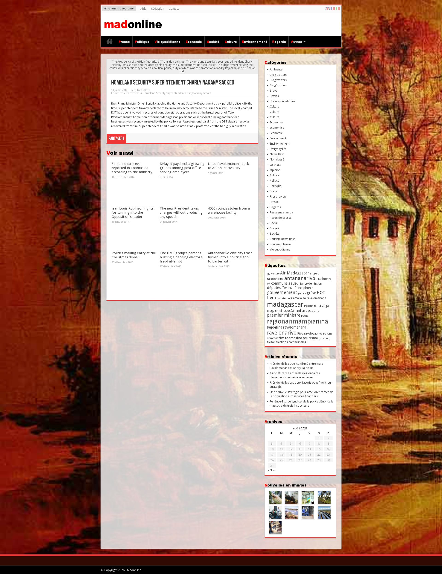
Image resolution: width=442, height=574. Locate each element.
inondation (283, 298)
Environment (278, 138)
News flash (143, 90)
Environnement (254, 42)
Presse (124, 42)
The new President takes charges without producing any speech (181, 212)
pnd (316, 310)
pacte (309, 310)
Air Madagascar (294, 273)
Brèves (274, 96)
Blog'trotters (278, 74)
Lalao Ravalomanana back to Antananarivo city (228, 166)
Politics (274, 180)
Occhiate (275, 164)
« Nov (271, 470)
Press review (278, 196)
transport (324, 338)
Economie (194, 42)
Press (273, 191)
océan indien (296, 310)
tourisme (310, 338)
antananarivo (299, 278)
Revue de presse (280, 217)
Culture (231, 42)
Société (213, 42)
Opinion (275, 170)
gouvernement (282, 292)
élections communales (291, 342)
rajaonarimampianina (297, 321)
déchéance (300, 283)
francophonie (303, 288)
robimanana (325, 333)
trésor (271, 342)
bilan (319, 279)
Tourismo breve (280, 244)
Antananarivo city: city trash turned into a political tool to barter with (230, 257)
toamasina (293, 338)
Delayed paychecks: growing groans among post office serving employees (182, 168)
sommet (272, 338)
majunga (323, 305)
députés (274, 288)
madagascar (285, 304)
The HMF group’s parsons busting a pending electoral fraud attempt (181, 257)
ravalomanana (294, 327)
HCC (321, 292)
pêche (304, 315)
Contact (174, 8)
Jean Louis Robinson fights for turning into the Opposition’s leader (133, 212)
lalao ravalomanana (313, 298)
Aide (143, 8)
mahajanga (310, 305)
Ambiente (276, 69)
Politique (142, 42)
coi (268, 283)
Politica (274, 175)
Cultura (274, 106)
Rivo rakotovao (307, 333)
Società (274, 228)
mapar (272, 310)
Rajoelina (274, 327)
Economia (276, 122)
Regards (279, 42)
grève (311, 293)
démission (315, 283)
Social (274, 223)
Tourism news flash (282, 239)
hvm (271, 297)
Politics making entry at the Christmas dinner (134, 255)
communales (281, 283)
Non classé (277, 159)
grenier (302, 293)
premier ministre (283, 315)
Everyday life (278, 149)
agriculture (273, 273)
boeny (326, 279)
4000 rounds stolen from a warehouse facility (229, 210)
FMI (291, 288)
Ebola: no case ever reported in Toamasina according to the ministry (132, 168)
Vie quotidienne (167, 42)
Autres (296, 42)
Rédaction (157, 8)
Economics (277, 127)
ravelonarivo (282, 332)
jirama (295, 298)
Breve (273, 90)
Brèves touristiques (282, 101)
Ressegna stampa (281, 212)
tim (281, 338)
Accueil (109, 42)
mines (283, 310)
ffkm (284, 288)
